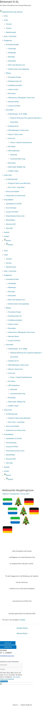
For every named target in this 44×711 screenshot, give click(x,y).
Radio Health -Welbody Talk (16, 167)
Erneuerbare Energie (12, 44)
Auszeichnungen (11, 208)
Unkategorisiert (14, 494)
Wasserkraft (12, 61)
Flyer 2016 (9, 228)
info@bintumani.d (6, 656)
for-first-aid (11, 138)
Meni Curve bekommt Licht (16, 65)
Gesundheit (9, 110)
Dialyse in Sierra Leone (15, 134)
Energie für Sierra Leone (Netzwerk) (19, 183)
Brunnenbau (12, 93)
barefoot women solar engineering (18, 69)
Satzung (8, 28)
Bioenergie (11, 57)
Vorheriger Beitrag (21, 628)
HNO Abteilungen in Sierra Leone (18, 130)
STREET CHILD (13, 171)
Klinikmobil (13, 154)
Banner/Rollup (10, 220)
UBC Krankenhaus (14, 150)
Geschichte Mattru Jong (17, 159)
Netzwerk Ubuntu (13, 101)
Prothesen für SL (13, 126)
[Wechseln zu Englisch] (9, 244)
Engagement (8, 40)
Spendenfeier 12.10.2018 (13, 204)
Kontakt (6, 236)
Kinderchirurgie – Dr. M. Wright (17, 114)
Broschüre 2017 (11, 224)
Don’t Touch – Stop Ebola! (16, 187)
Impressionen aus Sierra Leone (15, 195)
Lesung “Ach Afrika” (14, 106)
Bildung (8, 73)
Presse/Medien (8, 199)
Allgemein (6, 494)
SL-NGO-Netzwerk (12, 179)
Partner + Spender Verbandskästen (21, 142)
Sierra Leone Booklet (12, 191)
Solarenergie (12, 48)
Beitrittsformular (11, 32)
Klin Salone (11, 146)
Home (6, 16)
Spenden (7, 232)
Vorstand (9, 24)
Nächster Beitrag (22, 633)
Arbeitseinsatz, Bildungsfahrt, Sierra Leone (21, 97)
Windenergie (12, 52)
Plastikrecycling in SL (15, 81)
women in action (13, 89)
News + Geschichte (10, 36)
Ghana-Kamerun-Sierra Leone (15, 216)
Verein (6, 20)
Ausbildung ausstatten (15, 85)
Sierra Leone (8, 175)
